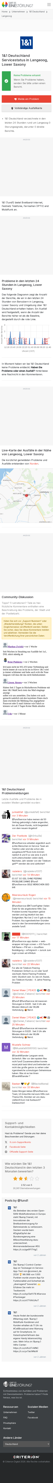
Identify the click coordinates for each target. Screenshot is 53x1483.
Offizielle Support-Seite (21, 1151)
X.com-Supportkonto (20, 1142)
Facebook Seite (18, 1146)
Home (5, 11)
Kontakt (7, 1428)
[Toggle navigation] (49, 4)
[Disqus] (26, 678)
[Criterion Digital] (26, 1457)
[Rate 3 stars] (26, 1178)
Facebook (33, 1417)
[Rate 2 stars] (21, 1178)
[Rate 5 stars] (37, 1178)
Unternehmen (18, 11)
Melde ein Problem (28, 98)
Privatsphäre (9, 1423)
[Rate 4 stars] (32, 1178)
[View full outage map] (26, 495)
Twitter (31, 1412)
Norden (34, 463)
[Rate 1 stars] (15, 1178)
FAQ (5, 1417)
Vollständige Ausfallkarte (28, 108)
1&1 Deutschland (37, 11)
